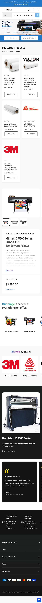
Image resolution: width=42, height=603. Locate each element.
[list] (21, 482)
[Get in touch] (34, 9)
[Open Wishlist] (39, 600)
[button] (3, 9)
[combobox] (26, 15)
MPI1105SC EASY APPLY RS (29, 125)
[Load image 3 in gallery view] (23, 222)
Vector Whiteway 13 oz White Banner (11, 125)
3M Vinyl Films (11, 376)
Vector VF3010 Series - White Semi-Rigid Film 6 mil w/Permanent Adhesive (30, 82)
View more (9, 289)
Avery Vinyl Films (30, 376)
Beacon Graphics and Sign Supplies (17, 592)
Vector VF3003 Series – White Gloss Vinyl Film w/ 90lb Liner (9, 81)
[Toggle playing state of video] (37, 430)
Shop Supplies (10, 38)
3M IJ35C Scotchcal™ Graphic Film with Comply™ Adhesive (10, 167)
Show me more (7, 451)
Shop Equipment (28, 38)
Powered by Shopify (33, 592)
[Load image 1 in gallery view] (6, 222)
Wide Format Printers (10, 332)
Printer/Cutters (29, 332)
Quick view (11, 94)
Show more (9, 270)
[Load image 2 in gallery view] (15, 222)
